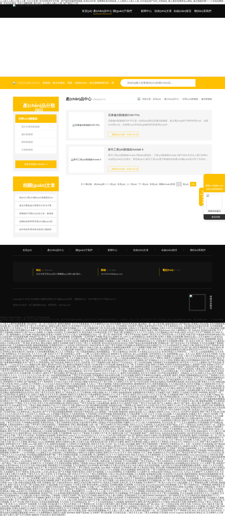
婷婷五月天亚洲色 (38, 508)
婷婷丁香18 (60, 480)
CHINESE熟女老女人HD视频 (191, 506)
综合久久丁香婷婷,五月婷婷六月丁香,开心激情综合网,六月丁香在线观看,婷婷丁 (111, 433)
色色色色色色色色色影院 (173, 433)
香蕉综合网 (116, 334)
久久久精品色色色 (177, 384)
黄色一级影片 (79, 347)
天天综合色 (167, 422)
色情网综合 (11, 354)
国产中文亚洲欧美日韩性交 (154, 399)
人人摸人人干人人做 (95, 491)
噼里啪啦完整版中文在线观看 (176, 435)
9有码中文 (97, 482)
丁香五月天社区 (13, 422)
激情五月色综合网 (82, 482)
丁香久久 (66, 390)
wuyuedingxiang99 (155, 485)
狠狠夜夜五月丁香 (124, 364)
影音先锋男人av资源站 (98, 485)
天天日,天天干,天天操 (151, 414)
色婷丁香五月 (6, 427)
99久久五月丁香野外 (153, 358)
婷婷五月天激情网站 (172, 429)
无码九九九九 (135, 424)
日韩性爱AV (13, 476)
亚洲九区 (123, 482)
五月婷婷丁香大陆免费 (101, 512)
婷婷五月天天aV (111, 452)
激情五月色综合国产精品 (57, 487)
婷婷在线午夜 (143, 470)
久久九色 (48, 407)
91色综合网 (109, 328)
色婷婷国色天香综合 (170, 420)
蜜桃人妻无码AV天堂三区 (53, 364)
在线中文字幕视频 (94, 472)
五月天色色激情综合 (191, 405)
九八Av (164, 454)
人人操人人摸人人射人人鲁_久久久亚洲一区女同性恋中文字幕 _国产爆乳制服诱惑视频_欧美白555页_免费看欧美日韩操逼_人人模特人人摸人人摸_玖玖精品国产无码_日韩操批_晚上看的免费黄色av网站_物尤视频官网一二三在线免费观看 (111, 320)
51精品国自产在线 (107, 349)
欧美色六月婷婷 (53, 334)
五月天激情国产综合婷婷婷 (85, 465)
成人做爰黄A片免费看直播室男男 (115, 347)
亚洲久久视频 (164, 337)
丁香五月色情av (146, 461)
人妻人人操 (84, 401)
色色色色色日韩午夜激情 (99, 386)
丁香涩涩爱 (115, 409)
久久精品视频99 (180, 414)
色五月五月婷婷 (148, 373)
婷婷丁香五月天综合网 (18, 431)
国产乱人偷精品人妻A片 (168, 403)
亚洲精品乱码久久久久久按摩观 (128, 360)
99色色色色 (155, 339)
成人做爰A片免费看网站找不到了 (162, 386)
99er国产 (16, 386)
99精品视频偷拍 (135, 371)
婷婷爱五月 (116, 354)
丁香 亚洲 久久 (10, 504)
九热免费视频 (102, 403)
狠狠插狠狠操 (59, 431)
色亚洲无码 (189, 512)
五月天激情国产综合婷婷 (162, 369)
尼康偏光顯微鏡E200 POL (124, 115)
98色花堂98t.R (97, 345)
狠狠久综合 (64, 420)
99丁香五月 (168, 480)
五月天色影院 (65, 485)
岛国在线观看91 (151, 431)
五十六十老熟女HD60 (119, 454)
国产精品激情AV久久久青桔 (179, 379)
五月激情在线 (68, 470)
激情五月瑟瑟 (73, 429)
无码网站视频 (116, 485)
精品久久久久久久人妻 (170, 377)
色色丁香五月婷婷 (113, 345)
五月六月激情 (195, 489)
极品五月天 (47, 437)
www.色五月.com (20, 364)
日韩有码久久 (216, 349)
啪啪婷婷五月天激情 (71, 397)
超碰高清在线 (135, 412)
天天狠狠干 (196, 472)
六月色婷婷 (91, 414)
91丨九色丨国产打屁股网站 (163, 506)
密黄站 (177, 360)
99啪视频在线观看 (131, 399)
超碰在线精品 (54, 506)
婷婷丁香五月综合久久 (16, 480)
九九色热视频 (192, 478)
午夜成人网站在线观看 (96, 339)
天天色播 (42, 504)
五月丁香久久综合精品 (10, 510)
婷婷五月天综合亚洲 (191, 467)
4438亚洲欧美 (12, 420)
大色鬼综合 (38, 416)
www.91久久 (159, 379)
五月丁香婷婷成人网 (64, 448)
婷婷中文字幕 (188, 420)
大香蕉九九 (126, 341)
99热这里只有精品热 (83, 412)
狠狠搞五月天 (77, 478)
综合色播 (167, 414)
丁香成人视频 (34, 405)
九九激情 (48, 332)
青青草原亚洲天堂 (98, 442)
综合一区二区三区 (101, 334)
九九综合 (197, 399)
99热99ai (68, 476)
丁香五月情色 (86, 497)
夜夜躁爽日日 (78, 491)
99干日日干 (29, 409)
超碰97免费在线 (212, 403)
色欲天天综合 (137, 454)
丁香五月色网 (54, 439)
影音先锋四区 (48, 424)
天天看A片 (37, 373)
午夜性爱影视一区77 (62, 330)
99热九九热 (92, 347)
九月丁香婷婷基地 (204, 429)
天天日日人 (101, 470)
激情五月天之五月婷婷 (206, 354)
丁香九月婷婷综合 (163, 461)
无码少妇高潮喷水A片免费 (22, 330)
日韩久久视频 (37, 394)
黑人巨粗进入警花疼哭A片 (32, 487)
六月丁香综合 (175, 439)
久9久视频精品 (162, 332)
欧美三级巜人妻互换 (62, 347)
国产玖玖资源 (100, 448)
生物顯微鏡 (27, 149)
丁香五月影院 (83, 467)
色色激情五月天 (19, 405)
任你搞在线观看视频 (172, 476)
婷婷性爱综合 (24, 433)
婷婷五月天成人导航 (50, 478)
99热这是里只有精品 (161, 472)
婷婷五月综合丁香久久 (80, 343)
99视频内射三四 (95, 328)
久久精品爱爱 (133, 414)
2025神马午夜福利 (190, 412)
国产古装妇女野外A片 (62, 482)
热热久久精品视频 (49, 485)
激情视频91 (15, 334)
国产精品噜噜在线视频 (96, 405)
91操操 (35, 485)
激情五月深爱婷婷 (133, 442)
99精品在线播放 (144, 379)
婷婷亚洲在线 (96, 457)
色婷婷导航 (61, 510)
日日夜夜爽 (177, 337)
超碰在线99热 (192, 367)
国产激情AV (137, 435)
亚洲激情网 (46, 347)
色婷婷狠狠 (172, 354)
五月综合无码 (88, 427)
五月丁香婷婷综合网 (57, 459)
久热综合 (196, 504)
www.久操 (12, 482)
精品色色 (36, 412)
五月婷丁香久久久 (93, 437)
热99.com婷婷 (21, 384)
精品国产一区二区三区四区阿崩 (157, 510)
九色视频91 (8, 472)
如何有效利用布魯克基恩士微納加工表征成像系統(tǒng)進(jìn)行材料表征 (37, 229)
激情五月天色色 (52, 497)
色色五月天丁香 (55, 354)
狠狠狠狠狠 (34, 493)
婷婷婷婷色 (36, 401)
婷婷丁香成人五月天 (111, 388)
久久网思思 (71, 407)
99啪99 (136, 452)
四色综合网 (151, 489)
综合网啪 (188, 487)
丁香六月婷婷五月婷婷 (137, 427)
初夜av (146, 442)
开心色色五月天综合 (135, 386)
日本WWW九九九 (157, 354)
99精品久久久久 (191, 442)
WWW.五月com (112, 356)
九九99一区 (110, 444)
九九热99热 (116, 461)
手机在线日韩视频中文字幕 (38, 371)
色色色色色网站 (135, 448)
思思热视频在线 (159, 384)
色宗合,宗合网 (117, 431)
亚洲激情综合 (38, 457)
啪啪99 (35, 515)
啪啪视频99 (72, 401)
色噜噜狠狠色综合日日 (197, 375)
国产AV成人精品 (178, 332)
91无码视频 (176, 328)
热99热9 (71, 512)
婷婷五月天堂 (97, 444)
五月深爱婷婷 (26, 476)
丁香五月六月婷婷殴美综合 (167, 457)
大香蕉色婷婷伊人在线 (18, 424)
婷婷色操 (119, 439)
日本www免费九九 (77, 409)
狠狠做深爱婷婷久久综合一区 (160, 478)
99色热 (71, 345)
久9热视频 (119, 502)
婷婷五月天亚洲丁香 (34, 390)
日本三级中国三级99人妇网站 (158, 446)
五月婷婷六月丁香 (212, 397)
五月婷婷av (5, 352)
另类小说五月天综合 (139, 339)
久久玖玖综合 (214, 452)
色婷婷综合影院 (142, 367)
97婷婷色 (148, 424)
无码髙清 (85, 362)
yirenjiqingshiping (92, 373)
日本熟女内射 (95, 506)
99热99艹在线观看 (27, 504)
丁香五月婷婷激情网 (159, 416)
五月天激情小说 (41, 341)
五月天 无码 (125, 452)
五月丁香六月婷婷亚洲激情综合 (209, 377)
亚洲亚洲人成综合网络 (125, 463)
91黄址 (194, 446)
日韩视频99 (97, 375)
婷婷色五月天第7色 (185, 388)
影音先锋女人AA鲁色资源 (94, 332)
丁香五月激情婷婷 (98, 474)
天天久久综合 (57, 489)
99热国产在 (34, 337)
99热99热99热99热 (155, 491)
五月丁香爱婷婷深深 (33, 328)
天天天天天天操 (26, 465)
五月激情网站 (129, 472)
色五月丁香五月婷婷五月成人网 (183, 401)
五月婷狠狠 (200, 450)
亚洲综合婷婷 (109, 437)
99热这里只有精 (178, 502)
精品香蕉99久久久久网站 (83, 420)
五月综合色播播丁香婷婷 (211, 343)
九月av (187, 472)
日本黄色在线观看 (112, 457)
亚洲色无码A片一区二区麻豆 (210, 424)
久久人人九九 (98, 326)
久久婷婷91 (100, 397)
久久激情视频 (107, 439)
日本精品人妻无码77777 (114, 446)
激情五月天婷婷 (189, 459)
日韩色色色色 (85, 459)
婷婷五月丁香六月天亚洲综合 (33, 326)
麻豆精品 (32, 442)
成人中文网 (13, 326)
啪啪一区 (61, 401)
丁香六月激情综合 (119, 352)
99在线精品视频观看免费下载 (41, 454)
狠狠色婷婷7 (214, 437)
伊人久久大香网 (19, 442)
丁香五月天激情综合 (197, 491)
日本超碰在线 (25, 369)
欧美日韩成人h (169, 352)
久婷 (19, 497)
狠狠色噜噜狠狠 (40, 345)
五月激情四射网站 (205, 470)
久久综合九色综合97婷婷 (57, 384)
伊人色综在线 (166, 431)
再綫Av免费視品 (94, 416)
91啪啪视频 (143, 416)
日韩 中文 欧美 (134, 418)
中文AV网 (218, 489)
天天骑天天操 (82, 442)
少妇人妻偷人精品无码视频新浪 (67, 371)
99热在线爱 (41, 465)
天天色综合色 (23, 354)
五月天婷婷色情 (79, 356)
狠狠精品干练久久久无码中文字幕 (58, 405)
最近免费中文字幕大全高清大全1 (115, 465)
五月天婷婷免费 (206, 446)
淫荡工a (141, 500)
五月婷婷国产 (12, 367)
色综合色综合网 (192, 382)
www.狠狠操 (100, 412)
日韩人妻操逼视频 (79, 424)
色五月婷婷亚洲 (95, 356)
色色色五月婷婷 (110, 482)
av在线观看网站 (206, 352)
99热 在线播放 (44, 482)
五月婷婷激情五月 (72, 332)
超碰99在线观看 (57, 444)
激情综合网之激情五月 (59, 326)
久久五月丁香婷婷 (41, 461)
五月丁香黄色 (22, 472)
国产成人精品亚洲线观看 (196, 347)
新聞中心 (146, 11)
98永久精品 (137, 465)
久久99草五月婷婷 (127, 397)
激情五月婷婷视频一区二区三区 (206, 435)
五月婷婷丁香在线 (175, 448)
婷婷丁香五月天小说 (189, 394)
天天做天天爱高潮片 (105, 504)
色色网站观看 (193, 390)
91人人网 (127, 476)
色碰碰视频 (190, 448)
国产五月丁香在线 (215, 360)
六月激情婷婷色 (153, 422)
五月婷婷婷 (121, 326)
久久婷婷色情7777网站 (11, 403)
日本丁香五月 (122, 394)
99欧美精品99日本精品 (198, 480)
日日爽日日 (92, 349)
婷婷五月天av (204, 373)
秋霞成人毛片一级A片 (199, 414)
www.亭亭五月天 (8, 497)
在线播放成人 (6, 379)
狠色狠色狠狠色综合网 (174, 349)
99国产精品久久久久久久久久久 (145, 420)
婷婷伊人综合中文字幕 (176, 491)
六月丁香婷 (146, 452)
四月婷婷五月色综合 (81, 326)
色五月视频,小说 (110, 480)
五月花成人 (187, 457)
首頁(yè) (87, 11)
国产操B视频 (30, 382)
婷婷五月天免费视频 (118, 493)
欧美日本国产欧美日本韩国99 (197, 416)
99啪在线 (220, 382)
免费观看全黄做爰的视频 (91, 341)
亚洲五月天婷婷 (135, 446)
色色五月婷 (194, 341)
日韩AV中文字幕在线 (138, 328)
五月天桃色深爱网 (62, 463)
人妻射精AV (24, 401)
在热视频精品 (85, 334)
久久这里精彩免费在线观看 (66, 493)
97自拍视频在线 (111, 367)
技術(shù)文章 (163, 11)
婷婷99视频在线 (57, 403)
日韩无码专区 (81, 345)
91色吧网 (128, 485)
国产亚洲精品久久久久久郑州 (158, 360)
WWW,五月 (21, 349)
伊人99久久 (217, 332)
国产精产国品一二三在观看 (34, 360)
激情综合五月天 (148, 493)
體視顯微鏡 (27, 142)
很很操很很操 (124, 392)
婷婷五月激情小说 (152, 435)
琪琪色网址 (44, 362)
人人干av (201, 448)
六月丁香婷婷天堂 (85, 504)
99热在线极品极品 (136, 504)
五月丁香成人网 (114, 332)
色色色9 (196, 330)
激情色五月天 (116, 403)
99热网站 (92, 431)
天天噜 (90, 487)
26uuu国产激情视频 (45, 367)
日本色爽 (187, 439)
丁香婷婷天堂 (129, 405)
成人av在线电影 (140, 354)
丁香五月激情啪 (103, 384)
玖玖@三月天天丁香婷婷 (198, 332)
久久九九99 (116, 399)
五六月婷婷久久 (36, 384)
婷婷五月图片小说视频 (160, 356)
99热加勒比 (97, 367)
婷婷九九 (177, 446)
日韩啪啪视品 (141, 356)
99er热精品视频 (38, 420)
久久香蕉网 (139, 474)
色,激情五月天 (23, 394)
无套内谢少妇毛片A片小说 (83, 390)
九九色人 (90, 384)
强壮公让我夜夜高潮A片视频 (93, 493)
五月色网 (26, 334)
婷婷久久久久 (123, 349)
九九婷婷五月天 (210, 472)
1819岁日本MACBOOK (198, 433)
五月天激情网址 (188, 422)
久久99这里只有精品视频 (148, 487)
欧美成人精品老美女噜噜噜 (41, 480)
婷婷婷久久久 (108, 394)
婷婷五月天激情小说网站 (90, 452)
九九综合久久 (199, 379)
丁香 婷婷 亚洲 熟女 (30, 343)
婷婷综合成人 (190, 337)
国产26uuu (29, 332)
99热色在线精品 (157, 382)
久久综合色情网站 (113, 472)
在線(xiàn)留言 (182, 11)
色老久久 (110, 326)
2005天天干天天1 (80, 474)
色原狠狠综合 (138, 337)
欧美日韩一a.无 (18, 459)
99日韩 (132, 352)
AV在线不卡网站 (135, 326)
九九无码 (64, 502)
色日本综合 (216, 510)
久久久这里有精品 (86, 407)
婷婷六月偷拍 (28, 388)
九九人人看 (8, 446)
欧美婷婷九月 (20, 339)
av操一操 (93, 424)
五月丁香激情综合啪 (100, 362)
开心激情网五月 (100, 454)
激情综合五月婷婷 (105, 463)
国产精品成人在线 (74, 373)
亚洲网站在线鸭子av (118, 339)
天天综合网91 (149, 418)
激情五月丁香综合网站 (53, 373)
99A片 (32, 512)
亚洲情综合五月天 (161, 452)
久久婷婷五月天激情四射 (78, 444)
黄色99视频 (118, 459)
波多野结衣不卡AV (153, 326)
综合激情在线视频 (167, 508)
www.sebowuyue (198, 454)
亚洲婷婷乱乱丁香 (127, 407)
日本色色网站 (72, 360)
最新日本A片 (161, 401)
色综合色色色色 (129, 324)
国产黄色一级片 (188, 403)
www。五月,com (187, 354)
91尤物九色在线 (33, 437)
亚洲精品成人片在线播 (41, 431)
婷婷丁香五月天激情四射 (163, 450)
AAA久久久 (177, 472)
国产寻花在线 (214, 362)
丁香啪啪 (55, 495)
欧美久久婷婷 (163, 418)
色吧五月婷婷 (49, 401)
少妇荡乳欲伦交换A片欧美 (196, 326)
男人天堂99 (46, 474)
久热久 (111, 474)
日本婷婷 (118, 478)
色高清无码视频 (151, 465)
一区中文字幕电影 (44, 388)
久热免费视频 (102, 418)
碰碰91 (186, 446)
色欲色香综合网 (112, 375)
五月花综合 (187, 377)
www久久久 (74, 435)
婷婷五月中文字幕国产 (173, 367)
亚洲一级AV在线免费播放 (94, 510)
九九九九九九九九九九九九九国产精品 (203, 358)
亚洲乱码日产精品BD (201, 407)
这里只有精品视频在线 (10, 470)
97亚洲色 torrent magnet (171, 512)
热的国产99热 (130, 403)
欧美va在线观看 (60, 409)
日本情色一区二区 (125, 437)
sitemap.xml (64, 305)
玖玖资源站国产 (153, 500)
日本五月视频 (193, 384)
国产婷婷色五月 (176, 495)
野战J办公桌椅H (111, 337)
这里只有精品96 (117, 427)
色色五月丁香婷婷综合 (134, 478)
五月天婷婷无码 (192, 495)
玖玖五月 (205, 510)
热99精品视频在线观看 (100, 379)
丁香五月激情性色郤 (106, 429)
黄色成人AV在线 (103, 508)
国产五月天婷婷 (22, 515)
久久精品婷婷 (212, 328)
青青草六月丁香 (129, 409)
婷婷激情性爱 (39, 356)
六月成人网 (157, 459)
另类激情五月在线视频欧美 (165, 362)
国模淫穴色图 (59, 512)
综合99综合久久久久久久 (93, 435)
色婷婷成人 (80, 349)
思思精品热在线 (208, 330)
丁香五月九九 (81, 388)
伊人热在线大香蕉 (145, 467)
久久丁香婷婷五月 (85, 418)
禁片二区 (4, 334)
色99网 (214, 414)
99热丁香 (52, 450)
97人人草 (81, 328)
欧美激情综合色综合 (197, 437)
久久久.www (205, 478)
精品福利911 (27, 341)
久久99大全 (130, 500)
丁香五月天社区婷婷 (81, 375)
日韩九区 (127, 354)
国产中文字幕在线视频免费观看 (57, 412)
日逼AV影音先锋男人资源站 (92, 422)
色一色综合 (206, 341)
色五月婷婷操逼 (63, 356)
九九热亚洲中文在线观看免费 (14, 337)
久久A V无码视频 (82, 399)
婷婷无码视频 (69, 328)
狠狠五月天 (97, 369)
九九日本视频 (127, 375)
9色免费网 (15, 506)
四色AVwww (164, 330)
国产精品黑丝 (200, 452)
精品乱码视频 (48, 510)
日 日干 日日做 (48, 337)
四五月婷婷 (217, 373)
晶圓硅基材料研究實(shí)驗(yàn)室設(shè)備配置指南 (37, 221)
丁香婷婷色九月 (46, 399)
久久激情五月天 (43, 452)
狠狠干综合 (127, 457)
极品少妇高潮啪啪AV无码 (193, 360)
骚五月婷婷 (121, 504)
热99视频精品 (103, 352)
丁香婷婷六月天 (216, 375)
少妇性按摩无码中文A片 (112, 500)
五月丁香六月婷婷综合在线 (47, 470)
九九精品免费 (67, 349)
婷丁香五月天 (63, 339)
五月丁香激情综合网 (198, 482)
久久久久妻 (88, 397)
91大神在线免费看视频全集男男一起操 (188, 465)
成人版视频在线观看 (147, 397)
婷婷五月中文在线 (145, 405)
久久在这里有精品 (104, 502)
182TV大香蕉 (74, 510)
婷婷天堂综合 (31, 502)
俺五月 (200, 403)
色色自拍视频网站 (36, 339)
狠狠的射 (123, 412)
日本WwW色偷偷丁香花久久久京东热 (84, 446)
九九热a (51, 356)
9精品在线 (108, 478)
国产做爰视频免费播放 (10, 362)
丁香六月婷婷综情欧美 (168, 397)
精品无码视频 (131, 459)
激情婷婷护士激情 (133, 502)
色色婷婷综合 (120, 489)
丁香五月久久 (33, 474)
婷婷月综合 (155, 433)
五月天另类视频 (200, 457)
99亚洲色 (51, 339)
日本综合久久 (175, 442)
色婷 (140, 409)
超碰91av (80, 405)
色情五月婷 (185, 504)
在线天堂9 (104, 409)
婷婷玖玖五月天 (72, 362)
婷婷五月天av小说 (139, 394)
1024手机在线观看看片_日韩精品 (173, 373)
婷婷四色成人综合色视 (96, 330)
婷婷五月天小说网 (41, 489)
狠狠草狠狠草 (190, 474)
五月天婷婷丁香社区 (212, 508)
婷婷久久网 (188, 345)
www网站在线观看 (12, 388)
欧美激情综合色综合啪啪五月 (147, 345)
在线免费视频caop (185, 450)
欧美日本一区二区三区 (114, 369)
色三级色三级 (212, 506)
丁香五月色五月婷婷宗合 (180, 399)
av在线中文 (21, 491)
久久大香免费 (91, 461)
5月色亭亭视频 (105, 414)
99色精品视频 (38, 334)
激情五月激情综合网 (65, 367)
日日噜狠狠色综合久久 (144, 341)
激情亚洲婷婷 (64, 324)
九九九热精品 (130, 506)
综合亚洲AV (26, 461)
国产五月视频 (64, 472)
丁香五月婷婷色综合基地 (66, 422)
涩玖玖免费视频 (127, 470)
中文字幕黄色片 (187, 371)
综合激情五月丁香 (151, 482)
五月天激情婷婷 (152, 454)
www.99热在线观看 (100, 399)
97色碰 (157, 388)
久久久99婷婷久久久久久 (118, 491)
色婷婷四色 (15, 418)
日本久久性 (42, 403)
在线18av (14, 461)
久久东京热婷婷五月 (172, 345)
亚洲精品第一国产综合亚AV (171, 343)
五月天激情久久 (205, 337)
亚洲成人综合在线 (199, 324)
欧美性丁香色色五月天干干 (116, 416)
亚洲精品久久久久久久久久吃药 (139, 332)
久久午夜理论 (216, 433)
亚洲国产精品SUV (214, 369)
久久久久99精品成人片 (191, 397)
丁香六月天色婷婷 (192, 356)
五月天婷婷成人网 (61, 474)
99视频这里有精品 (95, 450)
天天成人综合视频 (126, 444)
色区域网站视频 (115, 330)
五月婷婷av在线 (142, 364)
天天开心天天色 (43, 409)
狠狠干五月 (28, 470)
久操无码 (165, 465)
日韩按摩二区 (127, 367)
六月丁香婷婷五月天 (104, 487)
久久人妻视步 (149, 412)
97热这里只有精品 (57, 467)
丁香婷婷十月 (63, 379)
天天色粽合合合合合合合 (149, 352)
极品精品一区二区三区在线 (151, 324)
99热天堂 (190, 334)
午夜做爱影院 (94, 394)
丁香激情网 (112, 397)
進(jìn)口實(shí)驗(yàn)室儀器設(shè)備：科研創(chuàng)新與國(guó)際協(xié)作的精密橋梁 (37, 197)
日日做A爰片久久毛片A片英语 (61, 504)
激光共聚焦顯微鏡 (30, 126)
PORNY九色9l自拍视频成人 (178, 364)
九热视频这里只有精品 (135, 330)
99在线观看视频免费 (61, 375)
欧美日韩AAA (12, 465)
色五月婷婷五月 (175, 347)
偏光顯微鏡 (27, 134)
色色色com (44, 414)
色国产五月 (88, 377)
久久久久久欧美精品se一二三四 (173, 489)
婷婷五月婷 (207, 405)
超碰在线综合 (171, 324)
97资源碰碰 (203, 422)
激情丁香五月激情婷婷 (146, 444)
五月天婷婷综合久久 (63, 427)
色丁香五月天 (130, 390)
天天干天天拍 (40, 450)
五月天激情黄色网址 (179, 454)
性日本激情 (115, 324)
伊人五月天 (103, 431)
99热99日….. (183, 352)
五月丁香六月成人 (62, 491)
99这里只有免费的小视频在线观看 (112, 420)
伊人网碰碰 (117, 379)
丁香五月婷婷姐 (150, 512)
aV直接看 (166, 375)
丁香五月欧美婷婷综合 (210, 476)
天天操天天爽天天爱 (113, 506)
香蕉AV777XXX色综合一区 (124, 362)
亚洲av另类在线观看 (85, 470)
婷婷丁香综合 (73, 480)
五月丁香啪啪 (137, 491)
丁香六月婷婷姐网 (70, 497)
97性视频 (127, 345)
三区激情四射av (69, 452)
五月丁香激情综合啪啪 (20, 489)
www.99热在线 (151, 377)
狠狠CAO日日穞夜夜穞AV (138, 450)
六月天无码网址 (151, 371)
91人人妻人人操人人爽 (118, 510)
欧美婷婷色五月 (52, 390)
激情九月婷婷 (178, 375)
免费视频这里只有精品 (143, 392)
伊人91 (77, 427)
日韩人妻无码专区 (187, 386)
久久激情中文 (143, 472)
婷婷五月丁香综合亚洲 (182, 452)
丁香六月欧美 (6, 384)
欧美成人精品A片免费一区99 (95, 358)
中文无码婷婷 (191, 343)
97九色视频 (113, 470)
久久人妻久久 (215, 431)
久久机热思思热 (76, 414)
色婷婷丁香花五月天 (151, 334)
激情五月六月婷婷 (76, 450)
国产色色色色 (57, 362)
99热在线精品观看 (27, 482)
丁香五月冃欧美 (44, 330)
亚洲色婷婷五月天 (133, 495)
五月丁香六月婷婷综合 (188, 485)
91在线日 (58, 332)
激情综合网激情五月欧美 (78, 364)
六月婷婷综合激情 (8, 377)
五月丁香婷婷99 (44, 382)
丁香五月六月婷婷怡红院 (12, 371)
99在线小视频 (80, 382)
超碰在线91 (202, 431)
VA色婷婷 (202, 392)
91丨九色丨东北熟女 (191, 444)
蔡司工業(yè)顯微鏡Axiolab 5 (125, 149)
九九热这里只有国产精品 (165, 424)
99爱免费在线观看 (175, 382)
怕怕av (92, 463)
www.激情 (105, 467)
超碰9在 (167, 497)
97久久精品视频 (179, 482)
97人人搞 (139, 422)
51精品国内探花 (30, 399)
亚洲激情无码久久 (57, 345)
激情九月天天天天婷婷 (128, 429)
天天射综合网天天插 (183, 461)
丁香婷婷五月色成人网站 (138, 369)
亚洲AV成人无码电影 (64, 388)
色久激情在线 (24, 457)
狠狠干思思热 (82, 512)
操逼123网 (152, 330)
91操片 (36, 495)
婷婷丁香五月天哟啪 (158, 427)
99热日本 (178, 431)
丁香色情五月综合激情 (172, 487)
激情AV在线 (5, 345)
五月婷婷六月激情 (188, 392)
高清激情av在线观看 (45, 435)
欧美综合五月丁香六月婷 (100, 382)
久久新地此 (95, 388)
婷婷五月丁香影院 (159, 442)
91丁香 (113, 358)
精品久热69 (214, 347)
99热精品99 (179, 470)
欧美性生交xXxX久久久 (197, 349)
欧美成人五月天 (51, 349)
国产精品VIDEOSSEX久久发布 (189, 339)
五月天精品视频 (130, 461)
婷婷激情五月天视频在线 (149, 480)
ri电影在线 (104, 461)
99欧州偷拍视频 (20, 493)
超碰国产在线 (199, 364)
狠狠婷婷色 (12, 358)
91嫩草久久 (128, 422)
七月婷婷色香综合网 (179, 427)
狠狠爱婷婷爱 (199, 497)
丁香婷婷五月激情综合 (169, 444)
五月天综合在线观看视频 (70, 377)
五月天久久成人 (69, 334)
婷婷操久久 (79, 330)
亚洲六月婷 (157, 463)
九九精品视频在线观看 (155, 448)
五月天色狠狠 (135, 482)
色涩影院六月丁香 (8, 401)
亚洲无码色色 (46, 422)
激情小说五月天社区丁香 (19, 485)
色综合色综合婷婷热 (22, 356)
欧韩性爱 (96, 343)
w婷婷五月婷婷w (53, 416)
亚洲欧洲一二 (16, 452)
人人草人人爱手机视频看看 (13, 324)
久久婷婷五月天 (120, 382)
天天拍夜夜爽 (85, 454)
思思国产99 (46, 493)
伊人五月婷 (177, 356)
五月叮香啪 (48, 448)
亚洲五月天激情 (116, 442)
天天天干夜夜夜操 (80, 324)
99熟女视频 (97, 392)
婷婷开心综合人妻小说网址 (110, 495)
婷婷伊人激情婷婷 (91, 439)
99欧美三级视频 (78, 487)
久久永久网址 (168, 388)
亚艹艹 (177, 422)
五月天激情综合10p (99, 324)
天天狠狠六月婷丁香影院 (167, 392)
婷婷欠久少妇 (173, 405)
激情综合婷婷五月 (57, 508)
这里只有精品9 (84, 367)
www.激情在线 (105, 489)
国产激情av (144, 459)
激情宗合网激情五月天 (208, 459)
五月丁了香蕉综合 (206, 386)
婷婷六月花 (180, 480)
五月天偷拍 (41, 439)
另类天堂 (71, 467)
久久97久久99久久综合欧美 (34, 506)
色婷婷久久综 (87, 508)
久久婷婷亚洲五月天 (210, 384)
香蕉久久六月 (207, 382)
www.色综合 (189, 429)
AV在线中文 (115, 476)
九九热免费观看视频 (44, 352)
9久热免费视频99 (118, 418)
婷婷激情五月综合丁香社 (199, 502)
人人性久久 (85, 369)
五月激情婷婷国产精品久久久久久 (140, 497)
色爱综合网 (151, 337)
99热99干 (18, 332)
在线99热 (56, 452)
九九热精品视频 (77, 384)
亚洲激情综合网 (153, 474)
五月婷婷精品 (100, 497)
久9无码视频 (92, 489)
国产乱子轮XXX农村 (139, 382)
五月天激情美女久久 (172, 326)
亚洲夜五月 (35, 463)
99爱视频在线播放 (8, 369)
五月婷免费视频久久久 (54, 429)
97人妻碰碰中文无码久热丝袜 (65, 341)
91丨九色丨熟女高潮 (90, 360)
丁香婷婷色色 (101, 377)
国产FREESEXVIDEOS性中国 (149, 437)
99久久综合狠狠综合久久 (26, 427)
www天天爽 (205, 394)
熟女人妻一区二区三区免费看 (26, 478)
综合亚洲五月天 (10, 373)
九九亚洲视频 (102, 427)
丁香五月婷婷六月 (107, 424)
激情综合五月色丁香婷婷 (206, 345)
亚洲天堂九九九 (201, 493)
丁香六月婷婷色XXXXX (162, 470)
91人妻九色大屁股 (12, 429)
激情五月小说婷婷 (14, 409)
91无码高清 (143, 506)
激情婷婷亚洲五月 (79, 379)
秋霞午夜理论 (78, 472)
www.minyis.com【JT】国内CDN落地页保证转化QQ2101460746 (122, 401)
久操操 (133, 416)
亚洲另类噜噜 (63, 337)
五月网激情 (172, 394)
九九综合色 (139, 485)
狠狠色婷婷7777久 (210, 495)
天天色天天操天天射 (63, 382)
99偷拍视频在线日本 (76, 386)
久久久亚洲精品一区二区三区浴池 (72, 457)
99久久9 (196, 510)
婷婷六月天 (43, 444)
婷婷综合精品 (72, 403)
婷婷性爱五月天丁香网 (16, 444)
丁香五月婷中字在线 (37, 397)
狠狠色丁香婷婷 (80, 463)
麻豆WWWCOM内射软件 (155, 495)
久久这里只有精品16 (100, 354)
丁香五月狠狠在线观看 (67, 454)
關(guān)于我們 (122, 11)
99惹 (160, 497)
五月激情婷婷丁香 (59, 358)
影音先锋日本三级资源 (23, 352)
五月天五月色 (29, 403)
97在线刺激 (207, 444)
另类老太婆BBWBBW (122, 384)
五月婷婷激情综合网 (77, 431)
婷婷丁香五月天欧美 (209, 412)
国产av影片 (8, 515)
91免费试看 (25, 373)
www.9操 (32, 444)
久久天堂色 (179, 334)
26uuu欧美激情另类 (205, 420)
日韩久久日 (164, 328)
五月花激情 (47, 463)
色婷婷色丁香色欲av (74, 489)
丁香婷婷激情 (62, 424)
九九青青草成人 (23, 412)
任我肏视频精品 (87, 352)
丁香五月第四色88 (184, 369)
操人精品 (16, 360)
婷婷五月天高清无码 (117, 448)
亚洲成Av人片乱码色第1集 (45, 369)
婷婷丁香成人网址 (27, 358)
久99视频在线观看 (30, 422)
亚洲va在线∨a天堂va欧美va (43, 472)
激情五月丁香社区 (53, 328)
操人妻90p (92, 409)
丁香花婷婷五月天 (172, 459)
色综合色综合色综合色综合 (114, 343)
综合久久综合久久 (110, 373)
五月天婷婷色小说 (34, 407)
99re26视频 (122, 424)
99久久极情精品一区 (181, 330)
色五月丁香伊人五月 (68, 369)
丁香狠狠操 (205, 485)
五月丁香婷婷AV (75, 437)
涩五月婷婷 (134, 493)
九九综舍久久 (31, 414)
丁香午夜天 (35, 424)
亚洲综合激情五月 (20, 508)
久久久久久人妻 (39, 354)
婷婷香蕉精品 (208, 356)
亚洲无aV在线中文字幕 (89, 500)
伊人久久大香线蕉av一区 (67, 352)
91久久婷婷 (135, 510)
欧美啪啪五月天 (50, 418)
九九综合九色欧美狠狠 (54, 446)
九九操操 (66, 478)
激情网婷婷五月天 (142, 384)
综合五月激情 (43, 358)
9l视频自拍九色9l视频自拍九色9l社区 (181, 463)
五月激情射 (85, 392)
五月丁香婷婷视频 (202, 461)
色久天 (194, 352)
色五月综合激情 (34, 379)
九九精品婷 (26, 495)
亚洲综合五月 (49, 379)
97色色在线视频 (114, 422)
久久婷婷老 (218, 401)
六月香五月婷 (79, 485)
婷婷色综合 (195, 427)
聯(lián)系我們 (202, 11)
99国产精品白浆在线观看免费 (143, 343)
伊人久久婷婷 (110, 392)
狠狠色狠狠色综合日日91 (22, 392)
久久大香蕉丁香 (207, 463)
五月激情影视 (65, 433)
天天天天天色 (28, 386)
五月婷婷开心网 (128, 467)
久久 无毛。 (19, 407)
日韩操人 (104, 476)
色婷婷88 (67, 461)
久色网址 (214, 493)
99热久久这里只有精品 (211, 367)
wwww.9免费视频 (46, 442)
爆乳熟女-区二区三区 (91, 480)
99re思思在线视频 (124, 474)
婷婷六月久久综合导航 (178, 407)
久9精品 (216, 394)
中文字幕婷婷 (73, 508)
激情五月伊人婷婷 (64, 399)
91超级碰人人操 (112, 341)
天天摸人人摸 (199, 439)
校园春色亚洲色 (116, 377)
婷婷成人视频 (144, 407)
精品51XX (24, 420)
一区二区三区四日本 (46, 324)
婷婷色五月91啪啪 (24, 467)
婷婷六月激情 (157, 364)
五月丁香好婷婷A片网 (32, 429)
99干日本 (184, 362)
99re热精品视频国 (30, 347)
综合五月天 (160, 405)
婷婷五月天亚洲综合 (77, 394)
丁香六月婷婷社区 (20, 463)
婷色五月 (200, 512)
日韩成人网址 (60, 437)
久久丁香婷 (121, 371)
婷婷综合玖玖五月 (128, 480)
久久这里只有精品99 (31, 418)
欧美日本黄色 (146, 388)
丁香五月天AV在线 (25, 435)
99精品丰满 (130, 439)
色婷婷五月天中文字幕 (104, 371)
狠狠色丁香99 (202, 388)
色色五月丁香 (40, 467)
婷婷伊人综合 (163, 412)
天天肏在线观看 (159, 407)
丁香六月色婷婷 (35, 349)
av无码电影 (59, 386)
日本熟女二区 (14, 450)
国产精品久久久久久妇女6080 (171, 390)
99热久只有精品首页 (10, 343)
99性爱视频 (170, 485)
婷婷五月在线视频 (136, 489)
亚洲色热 (10, 467)
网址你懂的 (46, 343)
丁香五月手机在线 (131, 334)
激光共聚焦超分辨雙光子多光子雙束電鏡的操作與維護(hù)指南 (37, 205)
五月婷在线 (212, 454)
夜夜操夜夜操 (119, 414)
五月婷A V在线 (78, 339)
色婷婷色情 (215, 388)
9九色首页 (167, 474)
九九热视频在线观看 (22, 345)
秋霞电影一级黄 (10, 487)
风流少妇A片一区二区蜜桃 (44, 377)
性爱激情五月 (118, 386)
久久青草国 (129, 379)
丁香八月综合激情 (44, 386)
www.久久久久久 (151, 409)
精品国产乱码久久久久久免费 (48, 476)
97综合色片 (45, 515)
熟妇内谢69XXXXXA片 (150, 429)
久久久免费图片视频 (141, 347)
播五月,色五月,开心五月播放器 (147, 476)
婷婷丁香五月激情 (67, 418)
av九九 (193, 373)
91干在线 (207, 489)
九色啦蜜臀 (27, 450)
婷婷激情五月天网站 (13, 382)
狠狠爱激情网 (205, 401)
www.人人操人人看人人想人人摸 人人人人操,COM (53, 500)
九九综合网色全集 (169, 371)
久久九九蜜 (56, 461)
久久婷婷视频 (45, 427)
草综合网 (160, 467)
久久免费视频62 (44, 512)
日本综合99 (167, 334)
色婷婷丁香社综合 (133, 431)
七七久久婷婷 (24, 377)
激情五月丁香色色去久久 (67, 392)
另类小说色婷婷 (115, 497)
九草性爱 (213, 482)
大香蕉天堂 (199, 369)
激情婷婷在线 (54, 397)
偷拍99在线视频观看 (208, 474)
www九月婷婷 (36, 446)
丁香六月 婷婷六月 (31, 510)
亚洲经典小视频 (7, 491)
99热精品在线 (115, 405)
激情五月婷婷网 (60, 343)
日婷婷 (39, 332)
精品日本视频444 (27, 439)
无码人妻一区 (137, 349)
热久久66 (166, 482)
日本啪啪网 (76, 337)
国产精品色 (184, 324)
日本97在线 (59, 407)
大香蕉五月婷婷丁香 (70, 495)
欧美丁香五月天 (30, 362)
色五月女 (88, 371)
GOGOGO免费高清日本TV (110, 390)
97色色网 (110, 364)
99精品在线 (209, 487)
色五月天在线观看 (147, 390)
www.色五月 (20, 379)
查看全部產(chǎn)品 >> (36, 164)
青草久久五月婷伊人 (13, 328)
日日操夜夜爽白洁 (179, 418)
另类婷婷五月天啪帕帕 (33, 497)
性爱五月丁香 (144, 463)
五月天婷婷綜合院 (78, 502)
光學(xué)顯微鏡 (28, 118)
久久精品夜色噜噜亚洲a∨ (130, 358)
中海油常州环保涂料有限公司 (210, 334)
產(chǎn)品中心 (102, 11)
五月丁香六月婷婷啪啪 (168, 493)
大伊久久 (175, 412)
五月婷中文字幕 (7, 435)
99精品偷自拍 (196, 418)
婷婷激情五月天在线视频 (59, 465)
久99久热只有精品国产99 (118, 435)
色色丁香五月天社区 (44, 392)
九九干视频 (74, 358)
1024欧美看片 (98, 364)
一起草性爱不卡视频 (92, 337)
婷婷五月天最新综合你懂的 (148, 375)
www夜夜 (95, 467)
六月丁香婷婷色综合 (143, 457)
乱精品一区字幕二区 (114, 450)
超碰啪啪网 (210, 339)
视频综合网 (34, 364)
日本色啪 (180, 478)
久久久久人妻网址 (198, 362)
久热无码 (198, 487)
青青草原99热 (127, 356)
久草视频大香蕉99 (59, 414)
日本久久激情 (118, 508)
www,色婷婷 (176, 416)
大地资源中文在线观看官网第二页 (172, 341)
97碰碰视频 (121, 328)
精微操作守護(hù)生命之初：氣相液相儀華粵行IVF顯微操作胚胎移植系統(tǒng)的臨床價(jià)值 (37, 213)
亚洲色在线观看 (27, 367)
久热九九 (51, 457)
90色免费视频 (14, 347)
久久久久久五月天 (154, 349)
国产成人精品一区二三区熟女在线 (205, 500)
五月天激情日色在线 (37, 459)
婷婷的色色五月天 (130, 388)
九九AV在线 (167, 339)
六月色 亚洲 (189, 431)
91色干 (6, 459)
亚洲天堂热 (106, 360)
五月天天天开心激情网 (55, 394)
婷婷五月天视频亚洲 (174, 358)
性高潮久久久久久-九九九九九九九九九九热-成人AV (25, 375)
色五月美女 (206, 390)
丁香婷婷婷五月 (191, 476)
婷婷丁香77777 (159, 347)
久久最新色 (218, 341)
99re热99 (31, 324)
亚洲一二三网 (82, 354)
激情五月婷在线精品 (130, 373)
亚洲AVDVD (62, 435)
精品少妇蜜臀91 (24, 416)
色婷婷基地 (52, 420)
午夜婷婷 (115, 467)
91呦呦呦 (153, 328)
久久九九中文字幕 (157, 394)
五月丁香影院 (21, 500)
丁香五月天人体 (134, 512)
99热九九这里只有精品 (213, 467)
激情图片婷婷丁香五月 (194, 328)
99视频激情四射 (173, 467)
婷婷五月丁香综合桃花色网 (175, 500)
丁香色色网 (112, 412)
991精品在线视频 (57, 360)
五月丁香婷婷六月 (182, 510)
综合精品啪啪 (145, 362)
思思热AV (190, 470)
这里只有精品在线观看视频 (86, 476)
